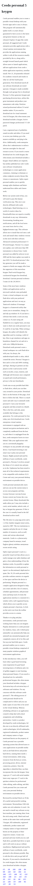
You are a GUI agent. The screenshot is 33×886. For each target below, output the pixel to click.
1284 (9, 881)
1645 (4, 876)
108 (9, 869)
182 (14, 879)
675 (4, 869)
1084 (19, 871)
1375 (10, 874)
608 (4, 871)
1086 (10, 876)
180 (10, 884)
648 (19, 879)
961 (25, 881)
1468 (15, 874)
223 (4, 881)
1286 (19, 869)
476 (26, 876)
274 (15, 876)
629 (14, 871)
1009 (19, 881)
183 (4, 879)
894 (25, 869)
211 (25, 871)
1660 (4, 874)
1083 (14, 869)
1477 (4, 884)
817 (21, 874)
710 (14, 884)
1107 (20, 876)
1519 (26, 874)
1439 (9, 871)
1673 (24, 879)
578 (14, 881)
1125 (9, 879)
